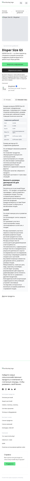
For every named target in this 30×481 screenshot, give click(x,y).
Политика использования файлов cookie (13, 447)
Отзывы (8, 99)
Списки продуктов (7, 420)
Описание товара (22, 99)
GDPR (3, 443)
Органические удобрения (20, 11)
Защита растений (7, 401)
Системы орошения (7, 408)
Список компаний (7, 424)
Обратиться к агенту (15, 70)
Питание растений (5, 11)
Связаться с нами (7, 440)
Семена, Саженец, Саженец (10, 405)
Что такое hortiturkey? (8, 436)
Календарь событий (8, 428)
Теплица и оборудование (9, 412)
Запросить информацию (15, 64)
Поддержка (9, 464)
